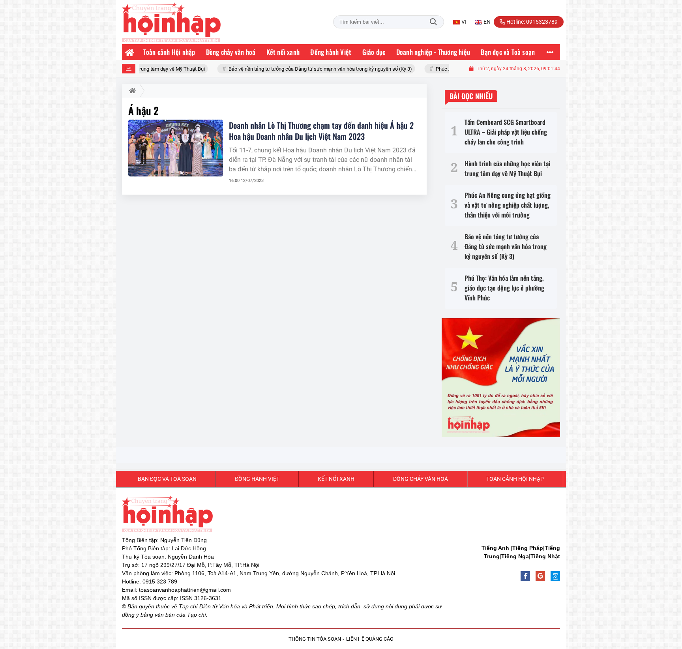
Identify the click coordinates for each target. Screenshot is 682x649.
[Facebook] (525, 576)
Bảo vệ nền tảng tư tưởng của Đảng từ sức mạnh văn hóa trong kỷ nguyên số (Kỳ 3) (297, 69)
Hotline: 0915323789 (531, 22)
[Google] (540, 576)
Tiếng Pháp (527, 548)
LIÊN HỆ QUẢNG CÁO (369, 639)
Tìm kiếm (433, 21)
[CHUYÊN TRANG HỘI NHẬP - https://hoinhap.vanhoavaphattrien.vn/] (171, 22)
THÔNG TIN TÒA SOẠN (315, 639)
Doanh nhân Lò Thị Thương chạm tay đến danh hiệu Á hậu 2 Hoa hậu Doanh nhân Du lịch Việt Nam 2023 (321, 130)
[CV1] (501, 377)
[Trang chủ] (130, 52)
